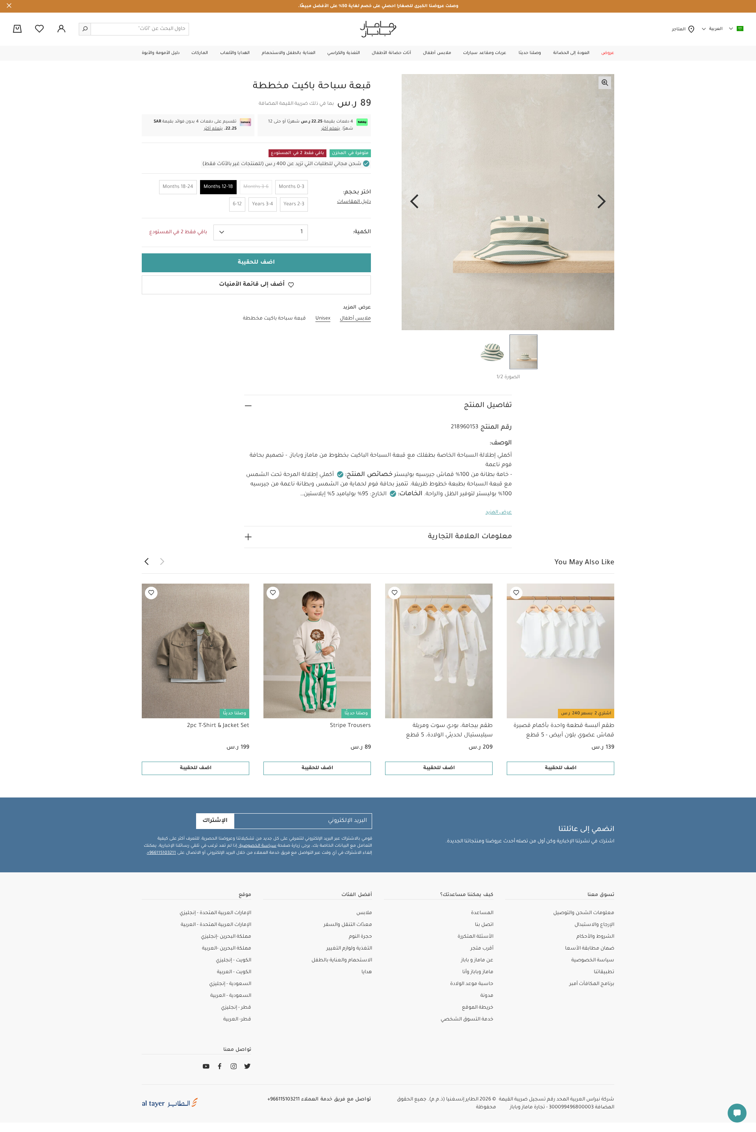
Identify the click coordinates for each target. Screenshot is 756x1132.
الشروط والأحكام (595, 937)
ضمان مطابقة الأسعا (589, 949)
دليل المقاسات (354, 202)
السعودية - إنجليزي (230, 984)
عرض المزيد (498, 512)
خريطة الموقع (477, 1008)
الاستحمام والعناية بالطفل (341, 960)
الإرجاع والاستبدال (594, 925)
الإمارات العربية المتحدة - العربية (216, 925)
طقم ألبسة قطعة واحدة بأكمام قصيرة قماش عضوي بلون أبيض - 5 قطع (563, 731)
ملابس (364, 913)
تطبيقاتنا (604, 972)
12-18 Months (218, 187)
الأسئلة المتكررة (475, 937)
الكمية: (362, 232)
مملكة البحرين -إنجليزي (226, 937)
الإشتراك (215, 821)
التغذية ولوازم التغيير (349, 949)
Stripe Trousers (350, 726)
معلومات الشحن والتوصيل (583, 913)
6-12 (237, 204)
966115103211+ (161, 853)
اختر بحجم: (357, 193)
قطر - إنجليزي (236, 1008)
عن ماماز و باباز (477, 960)
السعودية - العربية (230, 996)
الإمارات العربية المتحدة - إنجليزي (215, 913)
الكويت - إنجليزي (233, 960)
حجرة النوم (360, 937)
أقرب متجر (482, 949)
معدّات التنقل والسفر (348, 925)
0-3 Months (291, 187)
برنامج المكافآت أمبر (591, 984)
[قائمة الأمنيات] (516, 593)
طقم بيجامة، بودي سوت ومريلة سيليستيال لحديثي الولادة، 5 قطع (449, 731)
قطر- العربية (237, 1019)
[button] (607, 53)
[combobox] (260, 232)
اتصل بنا (484, 925)
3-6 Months (256, 187)
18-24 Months (178, 187)
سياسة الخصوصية (257, 846)
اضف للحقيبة (560, 768)
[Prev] (601, 202)
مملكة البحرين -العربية (226, 949)
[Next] (414, 202)
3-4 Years (262, 204)
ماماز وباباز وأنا (477, 972)
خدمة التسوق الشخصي (467, 1019)
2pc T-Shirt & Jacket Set (218, 726)
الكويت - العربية (234, 972)
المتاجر (679, 29)
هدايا (366, 972)
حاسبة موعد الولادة (471, 984)
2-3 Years (294, 204)
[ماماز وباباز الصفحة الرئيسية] (378, 29)
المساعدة (482, 913)
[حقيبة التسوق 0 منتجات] (17, 29)
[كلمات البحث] (85, 29)
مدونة (486, 996)
